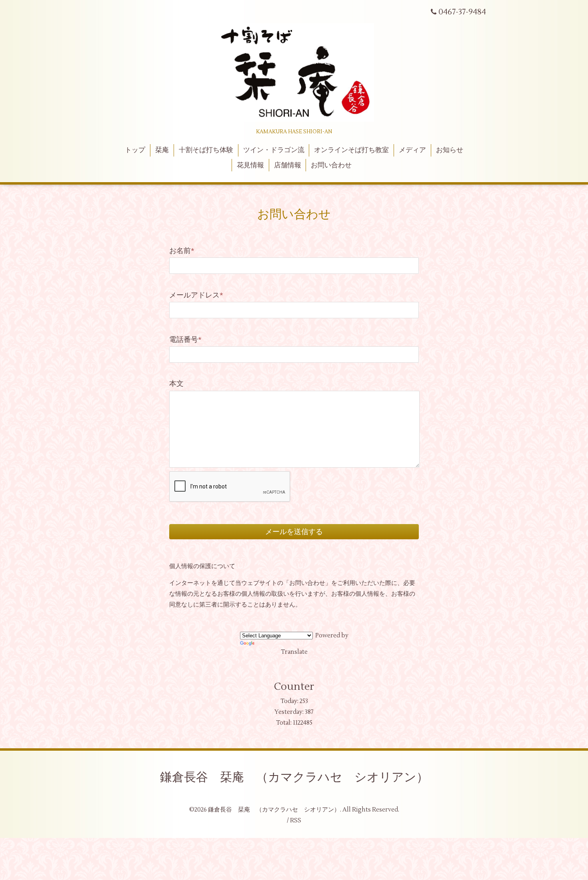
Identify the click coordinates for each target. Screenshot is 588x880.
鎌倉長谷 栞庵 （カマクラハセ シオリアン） (294, 777)
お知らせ (449, 150)
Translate (294, 652)
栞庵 (162, 150)
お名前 (181, 250)
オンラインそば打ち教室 (351, 150)
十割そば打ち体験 (206, 150)
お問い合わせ (331, 165)
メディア (412, 150)
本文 (176, 383)
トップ (135, 150)
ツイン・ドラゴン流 (273, 150)
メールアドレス (196, 295)
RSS (295, 820)
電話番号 (185, 339)
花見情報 (250, 165)
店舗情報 (287, 165)
